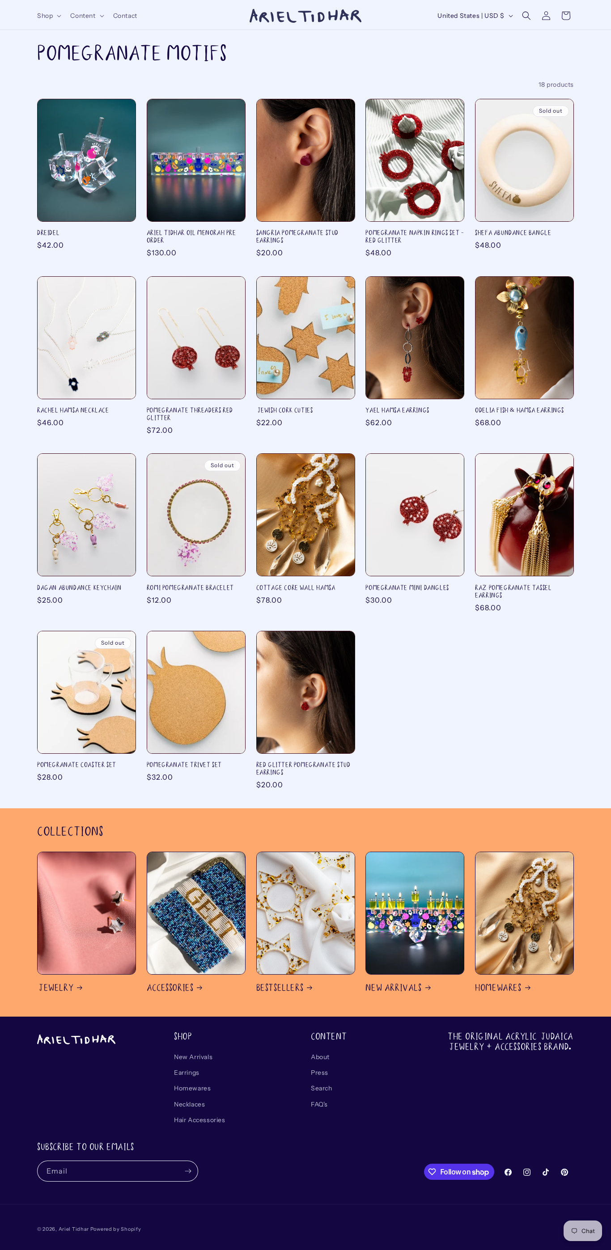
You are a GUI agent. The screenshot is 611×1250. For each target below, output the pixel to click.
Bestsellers (280, 987)
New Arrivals (393, 987)
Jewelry (55, 987)
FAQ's (319, 1104)
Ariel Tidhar (74, 1229)
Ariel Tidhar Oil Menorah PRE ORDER (191, 236)
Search (321, 1088)
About (320, 1057)
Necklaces (189, 1104)
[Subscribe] (188, 1171)
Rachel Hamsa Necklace (73, 410)
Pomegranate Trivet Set (184, 765)
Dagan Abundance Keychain (79, 588)
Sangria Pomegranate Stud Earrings (297, 236)
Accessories (170, 987)
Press (319, 1072)
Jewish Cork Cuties (284, 410)
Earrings (186, 1072)
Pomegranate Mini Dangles (407, 588)
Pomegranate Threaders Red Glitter (190, 414)
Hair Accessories (199, 1120)
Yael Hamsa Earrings (397, 410)
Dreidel (48, 233)
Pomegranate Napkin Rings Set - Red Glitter (414, 236)
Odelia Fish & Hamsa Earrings (519, 410)
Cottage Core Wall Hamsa (295, 588)
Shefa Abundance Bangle (513, 233)
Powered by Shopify (115, 1229)
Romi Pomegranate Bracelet (190, 588)
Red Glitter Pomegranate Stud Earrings (303, 768)
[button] (48, 15)
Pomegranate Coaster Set (76, 765)
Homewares (498, 987)
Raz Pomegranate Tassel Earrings (513, 591)
